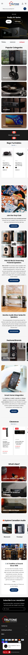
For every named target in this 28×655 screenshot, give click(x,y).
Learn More (14, 226)
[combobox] (14, 8)
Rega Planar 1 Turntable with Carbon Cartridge (7, 164)
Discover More (14, 280)
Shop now (18, 21)
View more (13, 424)
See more (14, 411)
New (8, 21)
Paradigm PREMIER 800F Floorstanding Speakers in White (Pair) (6, 444)
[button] (2, 3)
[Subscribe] (23, 609)
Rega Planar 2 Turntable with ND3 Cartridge (18, 164)
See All (13, 145)
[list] (14, 531)
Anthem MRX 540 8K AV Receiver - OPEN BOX (19, 443)
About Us (14, 590)
